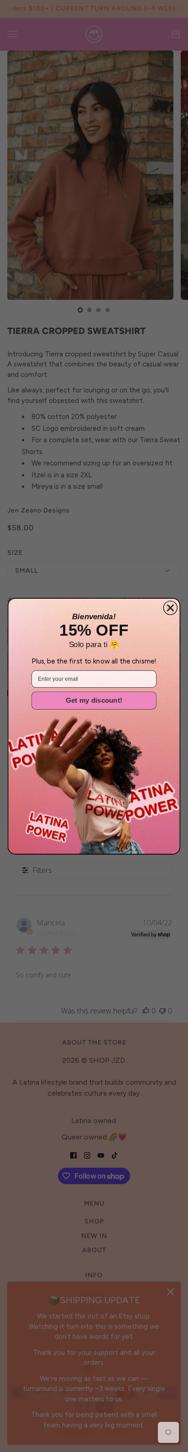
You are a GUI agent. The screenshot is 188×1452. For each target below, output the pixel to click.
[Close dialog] (170, 607)
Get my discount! (94, 700)
